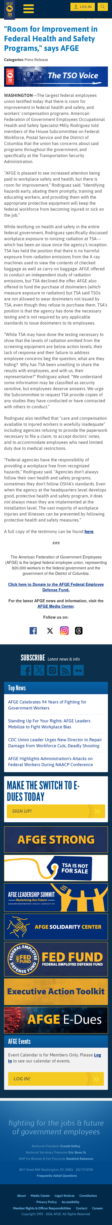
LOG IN (86, 7)
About (21, 1196)
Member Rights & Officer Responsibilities (42, 1208)
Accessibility (70, 1202)
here (89, 531)
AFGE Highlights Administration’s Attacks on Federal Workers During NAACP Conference (50, 761)
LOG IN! (22, 1079)
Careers (97, 1208)
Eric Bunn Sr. (77, 1152)
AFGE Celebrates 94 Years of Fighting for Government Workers (47, 704)
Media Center (40, 1196)
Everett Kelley (70, 1146)
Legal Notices (64, 1196)
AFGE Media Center (55, 606)
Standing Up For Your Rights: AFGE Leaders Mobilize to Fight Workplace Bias (49, 723)
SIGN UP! (22, 811)
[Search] (103, 7)
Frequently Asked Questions (57, 1176)
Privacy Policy (46, 1202)
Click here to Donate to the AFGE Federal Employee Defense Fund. (56, 586)
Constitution (88, 1196)
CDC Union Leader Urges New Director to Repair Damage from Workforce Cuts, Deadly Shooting (55, 742)
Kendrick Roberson (79, 1159)
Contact (81, 1208)
